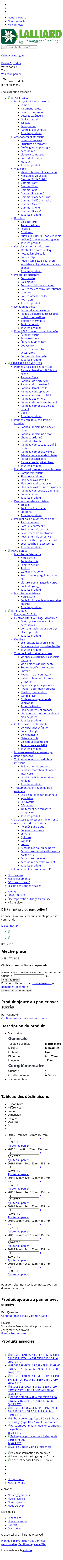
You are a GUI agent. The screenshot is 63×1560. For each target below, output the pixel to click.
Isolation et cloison (25, 306)
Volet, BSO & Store (32, 572)
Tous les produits (31, 133)
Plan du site (8, 1540)
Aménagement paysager (35, 147)
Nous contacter (17, 21)
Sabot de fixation (31, 706)
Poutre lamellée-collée (34, 296)
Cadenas (26, 841)
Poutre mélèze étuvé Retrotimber (41, 289)
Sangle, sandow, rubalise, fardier (40, 646)
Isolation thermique (33, 321)
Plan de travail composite (36, 483)
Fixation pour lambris (34, 692)
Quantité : (7, 976)
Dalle (24, 413)
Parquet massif (30, 522)
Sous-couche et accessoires (37, 543)
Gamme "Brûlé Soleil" (34, 179)
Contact (12, 1525)
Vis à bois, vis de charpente (37, 664)
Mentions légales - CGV (32, 1544)
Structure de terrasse (34, 144)
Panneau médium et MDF (36, 395)
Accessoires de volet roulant (38, 862)
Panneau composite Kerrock (38, 451)
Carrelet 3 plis (29, 257)
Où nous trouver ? (19, 882)
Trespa (25, 504)
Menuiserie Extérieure (27, 554)
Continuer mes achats (14, 1018)
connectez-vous (42, 983)
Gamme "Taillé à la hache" (36, 200)
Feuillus (25, 229)
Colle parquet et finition (35, 727)
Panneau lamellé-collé (34, 388)
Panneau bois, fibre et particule (33, 367)
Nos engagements (19, 878)
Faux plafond (28, 126)
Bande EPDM (28, 696)
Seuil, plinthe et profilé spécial (39, 540)
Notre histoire (16, 1498)
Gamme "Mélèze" (31, 204)
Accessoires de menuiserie (30, 823)
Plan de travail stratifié (34, 480)
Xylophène (27, 798)
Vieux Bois (20, 168)
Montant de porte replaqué (37, 250)
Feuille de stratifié (31, 441)
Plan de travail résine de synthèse (41, 487)
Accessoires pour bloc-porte (38, 848)
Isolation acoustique (33, 317)
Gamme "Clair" (29, 186)
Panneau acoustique (33, 130)
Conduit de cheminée (34, 356)
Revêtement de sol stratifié (37, 533)
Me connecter (16, 24)
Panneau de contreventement (39, 402)
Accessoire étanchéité (34, 745)
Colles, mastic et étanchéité (30, 724)
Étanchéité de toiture (33, 342)
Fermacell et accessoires (35, 310)
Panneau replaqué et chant (37, 462)
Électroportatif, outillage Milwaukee (35, 618)
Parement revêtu (31, 108)
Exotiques (27, 232)
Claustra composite (32, 154)
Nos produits (16, 1479)
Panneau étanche (31, 494)
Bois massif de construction (37, 285)
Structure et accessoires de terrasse (36, 819)
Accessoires (28, 151)
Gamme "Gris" (29, 190)
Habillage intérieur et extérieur (33, 101)
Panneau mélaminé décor (36, 434)
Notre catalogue (17, 1521)
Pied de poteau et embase (36, 710)
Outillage (19, 639)
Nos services (15, 875)
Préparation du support (35, 766)
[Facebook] (9, 4)
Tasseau (25, 122)
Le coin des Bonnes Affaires (24, 886)
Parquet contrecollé (33, 526)
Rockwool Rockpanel (33, 508)
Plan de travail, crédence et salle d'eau (37, 469)
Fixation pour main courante (38, 688)
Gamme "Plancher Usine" (36, 197)
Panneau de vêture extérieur (31, 501)
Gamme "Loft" (29, 183)
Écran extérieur (30, 338)
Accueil (12, 892)
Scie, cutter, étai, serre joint (37, 642)
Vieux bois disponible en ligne (39, 172)
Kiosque (26, 161)
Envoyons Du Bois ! (25, 614)
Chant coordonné (31, 437)
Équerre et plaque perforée (37, 685)
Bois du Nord (29, 222)
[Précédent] (2, 1348)
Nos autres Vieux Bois (34, 176)
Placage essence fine (33, 459)
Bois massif (27, 282)
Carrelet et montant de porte (32, 246)
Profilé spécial (29, 119)
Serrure (25, 833)
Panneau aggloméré (33, 398)
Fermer (5, 1333)
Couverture (28, 345)
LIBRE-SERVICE (16, 895)
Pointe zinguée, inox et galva (38, 667)
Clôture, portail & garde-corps (39, 582)
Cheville (25, 671)
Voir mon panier (11, 74)
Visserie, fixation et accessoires (33, 653)
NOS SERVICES (16, 1483)
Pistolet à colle (29, 738)
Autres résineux (30, 225)
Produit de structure (26, 275)
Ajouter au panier (10, 980)
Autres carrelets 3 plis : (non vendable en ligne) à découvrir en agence (41, 264)
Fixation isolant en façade (36, 674)
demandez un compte (14, 987)
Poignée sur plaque (32, 826)
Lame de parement (32, 112)
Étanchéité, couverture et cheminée (36, 331)
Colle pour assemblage (34, 742)
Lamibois (26, 292)
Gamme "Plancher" (32, 193)
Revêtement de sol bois (35, 529)
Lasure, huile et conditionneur (39, 795)
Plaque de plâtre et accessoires (40, 313)
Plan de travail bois (32, 476)
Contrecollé (28, 278)
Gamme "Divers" (31, 211)
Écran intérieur (30, 335)
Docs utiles (14, 1528)
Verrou (25, 844)
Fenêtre (25, 568)
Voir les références (47, 1422)
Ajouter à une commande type (17, 990)
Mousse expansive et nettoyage (33, 752)
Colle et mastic (29, 734)
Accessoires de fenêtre (34, 858)
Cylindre (26, 837)
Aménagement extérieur (29, 137)
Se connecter (19, 1333)
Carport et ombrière (33, 158)
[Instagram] (9, 8)
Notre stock (28, 558)
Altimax (27, 1550)
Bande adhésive (23, 756)
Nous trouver (16, 1505)
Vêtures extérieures (33, 115)
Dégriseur (27, 805)
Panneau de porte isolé (35, 384)
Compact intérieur (32, 473)
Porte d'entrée (29, 561)
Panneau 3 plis (29, 377)
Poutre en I (27, 299)
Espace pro (14, 1518)
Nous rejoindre (17, 17)
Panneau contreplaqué (35, 391)
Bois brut (19, 218)
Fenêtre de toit (30, 324)
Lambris (26, 105)
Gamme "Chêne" (31, 207)
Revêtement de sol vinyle (36, 536)
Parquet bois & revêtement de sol (34, 519)
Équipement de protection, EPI (32, 869)
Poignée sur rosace (32, 830)
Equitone (26, 512)
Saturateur (27, 802)
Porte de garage (30, 586)
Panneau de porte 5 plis (35, 381)
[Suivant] (5, 1348)
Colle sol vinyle (29, 731)
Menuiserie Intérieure (27, 593)
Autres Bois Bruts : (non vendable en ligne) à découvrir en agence (41, 237)
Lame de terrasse (31, 140)
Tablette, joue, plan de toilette (39, 455)
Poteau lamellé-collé (33, 253)
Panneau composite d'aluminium (41, 490)
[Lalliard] (31, 43)
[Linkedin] (9, 11)
